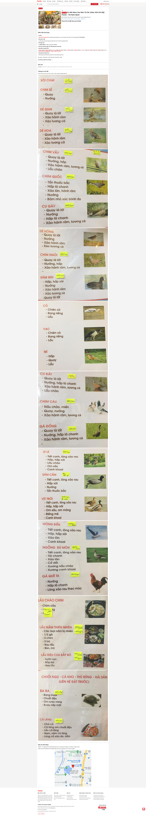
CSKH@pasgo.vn (52, 807)
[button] (41, 27)
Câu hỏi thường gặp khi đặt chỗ (59, 799)
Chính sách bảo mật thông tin (85, 798)
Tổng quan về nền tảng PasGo (60, 795)
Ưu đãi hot (66, 1)
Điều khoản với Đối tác (83, 799)
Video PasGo (83, 1)
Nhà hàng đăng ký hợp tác (98, 798)
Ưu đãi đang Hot (70, 798)
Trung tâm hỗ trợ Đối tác (98, 795)
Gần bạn (44, 1)
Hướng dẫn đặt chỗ (57, 796)
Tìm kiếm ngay (69, 796)
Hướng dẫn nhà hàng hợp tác (99, 796)
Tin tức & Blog (76, 1)
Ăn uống (53, 1)
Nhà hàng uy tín (60, 1)
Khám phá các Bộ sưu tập (72, 799)
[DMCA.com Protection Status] (101, 809)
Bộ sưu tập (49, 1)
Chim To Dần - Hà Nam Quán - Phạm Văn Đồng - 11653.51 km (73, 18)
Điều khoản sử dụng (83, 795)
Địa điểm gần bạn (70, 795)
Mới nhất (70, 1)
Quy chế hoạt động (83, 796)
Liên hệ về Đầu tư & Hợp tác (98, 799)
